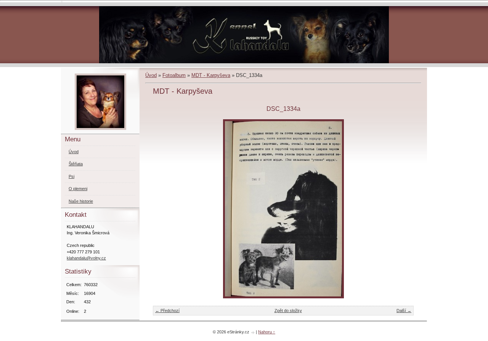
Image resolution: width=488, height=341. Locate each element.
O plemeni (78, 188)
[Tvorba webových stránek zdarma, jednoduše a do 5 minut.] (253, 332)
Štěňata (76, 164)
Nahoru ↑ (266, 332)
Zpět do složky (288, 310)
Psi (71, 176)
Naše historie (81, 201)
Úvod (151, 75)
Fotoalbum (174, 75)
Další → (403, 310)
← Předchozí (167, 310)
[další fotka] (401, 208)
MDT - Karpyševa (210, 75)
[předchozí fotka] (165, 208)
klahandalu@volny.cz (86, 258)
